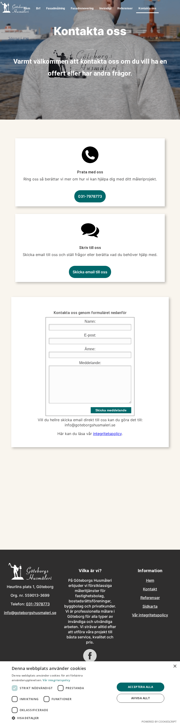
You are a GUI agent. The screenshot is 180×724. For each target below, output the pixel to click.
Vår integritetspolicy (150, 615)
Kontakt (150, 589)
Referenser (125, 8)
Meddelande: (90, 363)
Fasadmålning (55, 8)
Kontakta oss (147, 8)
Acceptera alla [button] (140, 687)
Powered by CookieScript (159, 721)
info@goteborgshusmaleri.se (30, 612)
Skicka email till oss (90, 272)
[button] (62, 718)
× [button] (174, 666)
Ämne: (90, 349)
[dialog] (90, 692)
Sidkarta (150, 606)
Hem (150, 580)
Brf (38, 8)
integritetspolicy (107, 433)
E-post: (90, 335)
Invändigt (105, 8)
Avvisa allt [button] (140, 698)
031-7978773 (90, 196)
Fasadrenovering (82, 8)
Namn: (90, 321)
